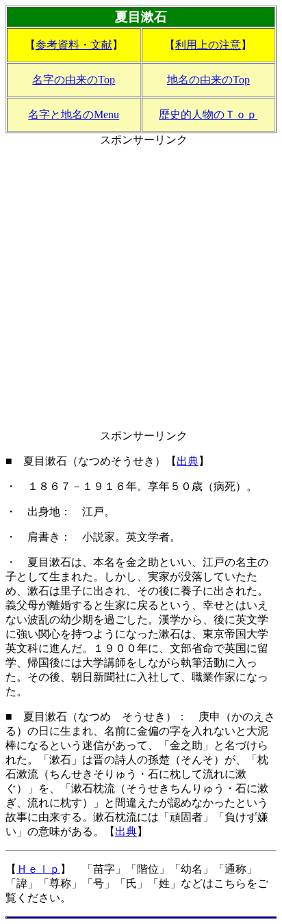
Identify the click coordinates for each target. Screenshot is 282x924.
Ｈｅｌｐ (38, 869)
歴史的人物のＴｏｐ (208, 114)
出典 (187, 461)
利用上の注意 (208, 45)
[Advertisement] (141, 288)
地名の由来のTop (208, 79)
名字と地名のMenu (73, 114)
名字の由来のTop (73, 79)
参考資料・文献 (74, 45)
